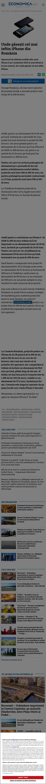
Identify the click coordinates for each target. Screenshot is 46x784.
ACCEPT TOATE (23, 777)
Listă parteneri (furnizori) (7, 773)
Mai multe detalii (15, 746)
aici (30, 754)
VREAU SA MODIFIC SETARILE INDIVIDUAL (23, 780)
